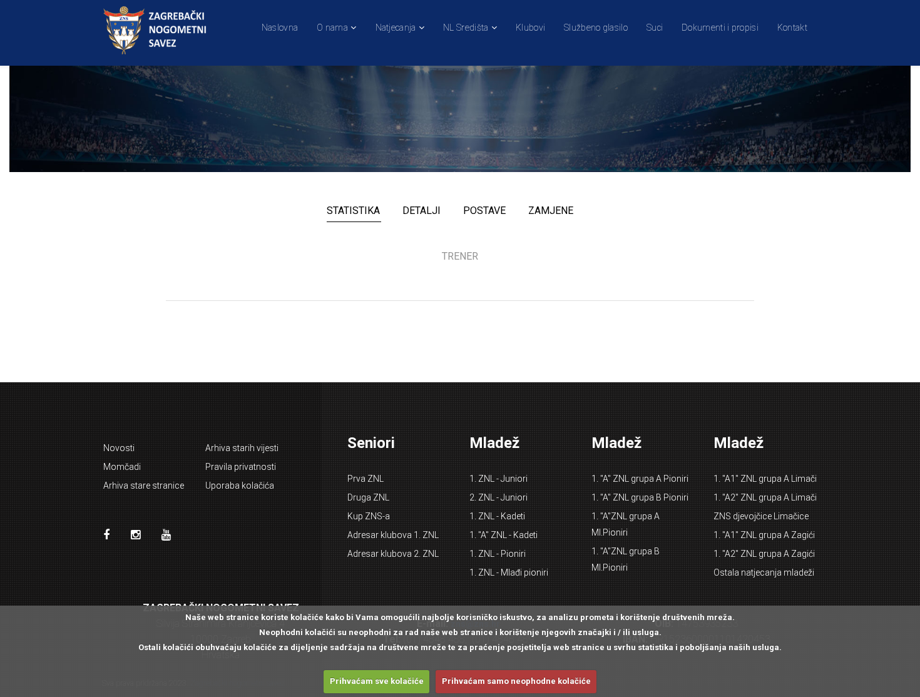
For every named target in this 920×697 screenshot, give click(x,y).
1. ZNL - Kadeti (497, 516)
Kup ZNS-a (368, 516)
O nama (332, 28)
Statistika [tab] (353, 210)
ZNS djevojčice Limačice (761, 516)
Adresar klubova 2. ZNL (393, 554)
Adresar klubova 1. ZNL (393, 535)
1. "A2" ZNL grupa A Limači (765, 497)
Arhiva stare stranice (143, 486)
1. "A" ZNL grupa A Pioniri (639, 479)
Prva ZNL (365, 479)
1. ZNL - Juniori (498, 479)
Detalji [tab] (421, 210)
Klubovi (530, 28)
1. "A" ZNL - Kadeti (503, 535)
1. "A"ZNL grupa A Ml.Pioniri (625, 524)
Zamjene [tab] (550, 210)
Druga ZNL (368, 497)
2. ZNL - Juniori (498, 497)
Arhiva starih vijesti (242, 448)
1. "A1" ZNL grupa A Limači (765, 479)
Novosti (119, 448)
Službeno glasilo (596, 28)
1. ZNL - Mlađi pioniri (508, 572)
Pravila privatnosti (240, 467)
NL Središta (465, 28)
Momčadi (122, 467)
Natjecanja (396, 28)
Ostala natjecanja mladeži (763, 572)
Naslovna (280, 28)
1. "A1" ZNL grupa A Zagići (764, 535)
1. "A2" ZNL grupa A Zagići (764, 554)
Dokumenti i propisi (720, 28)
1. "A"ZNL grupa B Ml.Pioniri (625, 559)
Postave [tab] (484, 210)
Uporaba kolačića (239, 486)
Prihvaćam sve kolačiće (377, 681)
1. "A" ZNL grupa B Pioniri (639, 497)
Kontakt (792, 28)
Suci (655, 28)
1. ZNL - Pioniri (497, 554)
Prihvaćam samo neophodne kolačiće (516, 681)
